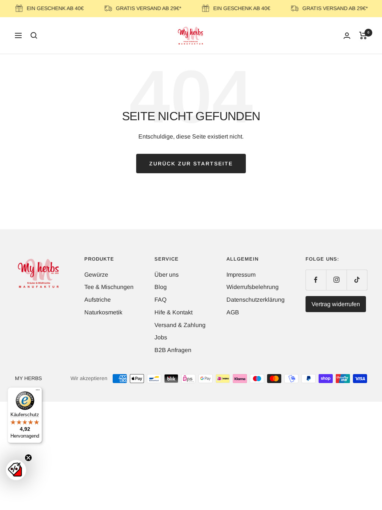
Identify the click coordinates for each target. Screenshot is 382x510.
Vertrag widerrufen (335, 304)
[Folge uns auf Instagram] (336, 280)
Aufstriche (97, 299)
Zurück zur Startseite (191, 164)
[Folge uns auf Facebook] (316, 280)
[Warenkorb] (363, 35)
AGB (232, 312)
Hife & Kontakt (173, 312)
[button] (16, 470)
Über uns (166, 274)
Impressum (241, 274)
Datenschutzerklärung (255, 299)
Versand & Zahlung (180, 325)
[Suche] (34, 35)
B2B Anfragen (172, 350)
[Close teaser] (28, 457)
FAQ (160, 299)
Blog (160, 287)
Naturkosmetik (103, 312)
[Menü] (37, 391)
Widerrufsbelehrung (252, 287)
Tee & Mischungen (109, 287)
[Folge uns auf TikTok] (357, 280)
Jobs (160, 337)
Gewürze (96, 274)
